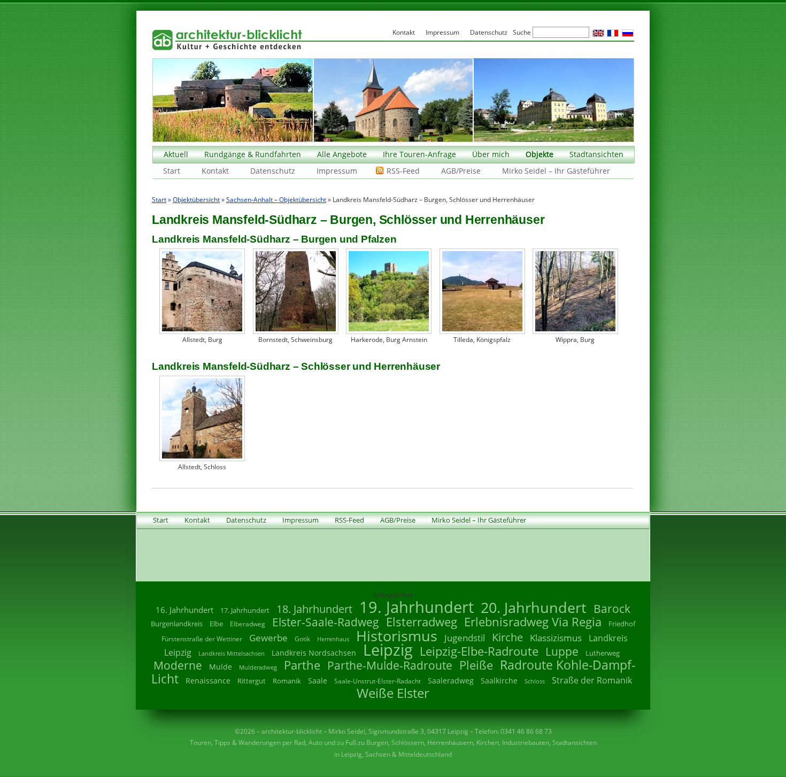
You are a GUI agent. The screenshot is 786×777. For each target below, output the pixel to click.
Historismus (396, 636)
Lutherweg (602, 653)
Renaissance (208, 680)
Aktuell (176, 154)
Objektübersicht (196, 199)
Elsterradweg (421, 621)
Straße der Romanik (592, 680)
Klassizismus (556, 638)
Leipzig (388, 650)
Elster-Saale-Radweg (325, 622)
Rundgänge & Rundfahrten (252, 154)
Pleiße (476, 665)
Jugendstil (464, 638)
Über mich (491, 154)
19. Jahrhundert (416, 606)
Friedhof (621, 623)
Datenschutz (272, 171)
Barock (612, 608)
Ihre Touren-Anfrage (419, 154)
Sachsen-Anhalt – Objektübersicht (276, 199)
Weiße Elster (393, 693)
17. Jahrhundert (244, 610)
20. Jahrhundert (534, 607)
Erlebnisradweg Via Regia (533, 621)
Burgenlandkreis (177, 623)
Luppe (562, 651)
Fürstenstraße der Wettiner (201, 639)
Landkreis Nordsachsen (314, 653)
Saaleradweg (451, 680)
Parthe (302, 665)
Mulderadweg (258, 667)
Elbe (216, 623)
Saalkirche (499, 680)
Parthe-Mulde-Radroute (389, 665)
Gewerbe (268, 638)
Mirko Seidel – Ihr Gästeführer (556, 171)
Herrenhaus (333, 639)
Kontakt (215, 171)
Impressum (337, 171)
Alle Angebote (342, 154)
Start (171, 171)
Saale (317, 680)
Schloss (535, 681)
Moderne (177, 665)
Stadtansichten (596, 154)
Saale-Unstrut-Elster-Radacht (377, 681)
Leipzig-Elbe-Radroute (479, 651)
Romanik (287, 681)
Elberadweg (247, 624)
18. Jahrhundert (314, 609)
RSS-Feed (403, 171)
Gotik (302, 638)
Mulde (220, 667)
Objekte (539, 154)
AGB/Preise (461, 171)
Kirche (507, 637)
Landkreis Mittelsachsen (231, 653)
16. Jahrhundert (184, 609)
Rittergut (251, 681)
